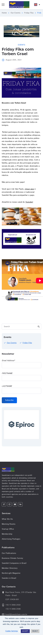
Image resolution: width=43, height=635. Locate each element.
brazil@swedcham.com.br (16, 614)
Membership (7, 534)
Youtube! (29, 202)
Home (4, 13)
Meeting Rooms (8, 524)
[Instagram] (9, 504)
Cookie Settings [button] (11, 631)
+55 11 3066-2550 (13, 605)
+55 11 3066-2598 (13, 609)
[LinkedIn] (20, 504)
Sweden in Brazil (9, 578)
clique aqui (29, 189)
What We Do (7, 519)
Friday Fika (28, 13)
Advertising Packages (11, 539)
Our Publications (9, 553)
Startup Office (8, 529)
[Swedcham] (21, 469)
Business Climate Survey (12, 558)
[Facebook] (4, 504)
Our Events (15, 13)
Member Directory (9, 568)
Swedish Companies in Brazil (14, 563)
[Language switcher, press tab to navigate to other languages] (37, 5)
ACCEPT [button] (25, 631)
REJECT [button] (35, 631)
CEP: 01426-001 (12, 599)
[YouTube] (15, 504)
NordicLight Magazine (11, 573)
